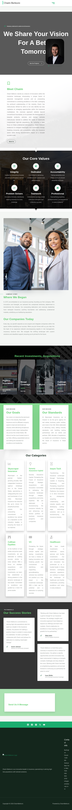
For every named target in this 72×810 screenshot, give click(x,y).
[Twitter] (40, 725)
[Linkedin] (28, 725)
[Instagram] (36, 725)
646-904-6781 (65, 776)
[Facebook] (32, 725)
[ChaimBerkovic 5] (11, 2)
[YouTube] (44, 725)
